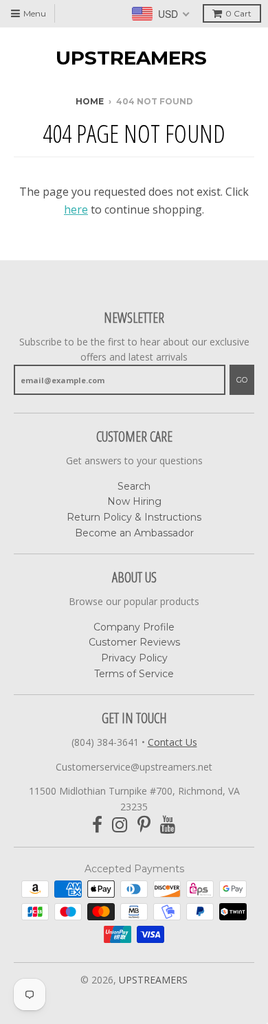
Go (241, 380)
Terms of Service (134, 674)
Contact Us (172, 742)
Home (90, 101)
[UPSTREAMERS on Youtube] (168, 825)
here (76, 209)
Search (134, 486)
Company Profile (134, 627)
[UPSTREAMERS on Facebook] (97, 825)
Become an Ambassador (134, 533)
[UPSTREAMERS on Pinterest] (143, 825)
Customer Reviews (134, 642)
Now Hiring (134, 501)
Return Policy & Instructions (134, 517)
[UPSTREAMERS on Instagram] (120, 825)
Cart (238, 13)
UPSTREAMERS (131, 57)
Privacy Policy (134, 658)
